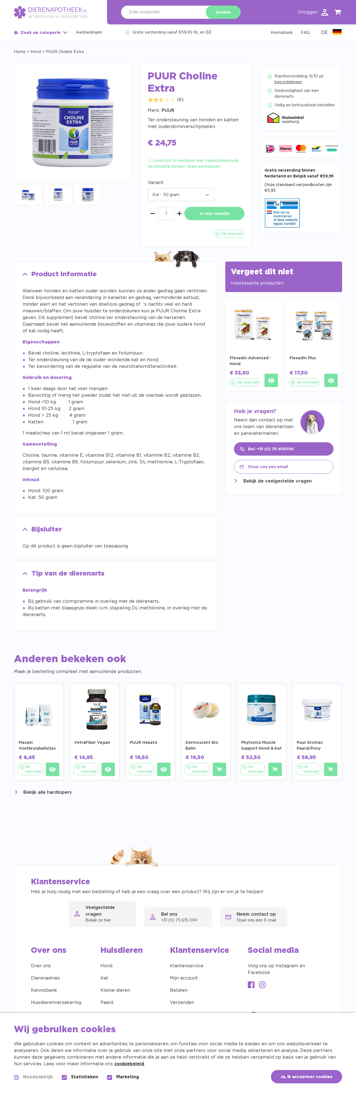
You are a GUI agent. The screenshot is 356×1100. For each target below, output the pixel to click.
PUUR (168, 110)
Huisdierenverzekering (56, 1002)
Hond (36, 52)
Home (20, 52)
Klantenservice (186, 966)
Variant (156, 182)
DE (324, 32)
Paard (106, 1002)
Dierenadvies (45, 978)
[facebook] (251, 985)
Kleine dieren (115, 990)
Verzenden (182, 1002)
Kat (104, 978)
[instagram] (262, 985)
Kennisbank (44, 990)
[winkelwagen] (338, 13)
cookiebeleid (129, 1064)
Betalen (178, 990)
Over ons (41, 966)
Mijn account (184, 978)
